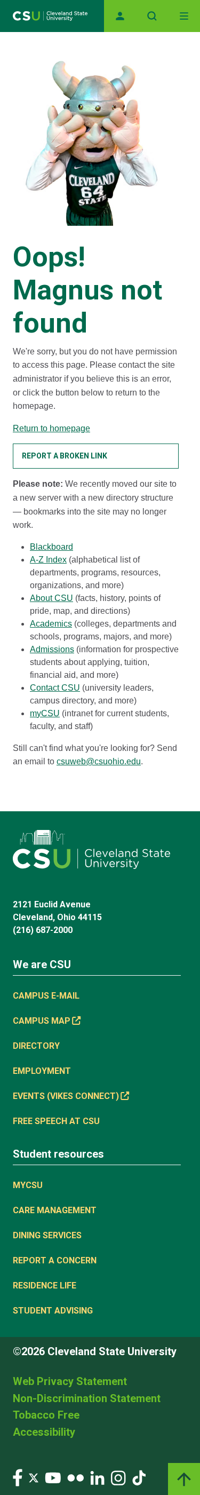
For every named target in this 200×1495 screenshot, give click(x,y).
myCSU (45, 713)
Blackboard (51, 546)
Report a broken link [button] (64, 456)
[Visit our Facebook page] (17, 1477)
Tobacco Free (46, 1415)
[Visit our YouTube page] (53, 1477)
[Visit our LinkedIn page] (97, 1477)
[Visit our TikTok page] (139, 1477)
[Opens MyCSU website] (120, 16)
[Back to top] (184, 1479)
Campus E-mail (46, 996)
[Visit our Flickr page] (75, 1477)
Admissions (52, 649)
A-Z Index (48, 559)
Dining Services (47, 1235)
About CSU (51, 598)
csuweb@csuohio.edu (99, 761)
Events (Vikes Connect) (66, 1096)
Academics (51, 623)
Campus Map (41, 1021)
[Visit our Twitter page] (33, 1477)
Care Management (55, 1210)
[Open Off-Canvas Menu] (184, 16)
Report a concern (55, 1260)
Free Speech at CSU (56, 1121)
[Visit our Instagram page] (118, 1477)
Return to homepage (51, 428)
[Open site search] (152, 16)
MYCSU (28, 1185)
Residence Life (44, 1285)
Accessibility (44, 1432)
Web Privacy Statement (70, 1381)
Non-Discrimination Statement (87, 1398)
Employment (42, 1071)
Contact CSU (55, 687)
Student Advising (53, 1311)
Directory (36, 1046)
